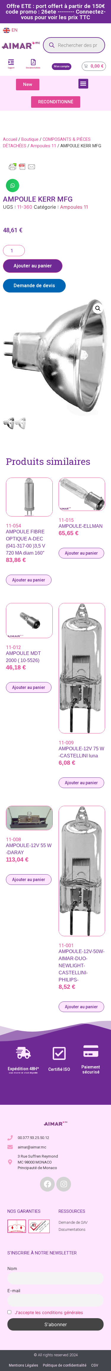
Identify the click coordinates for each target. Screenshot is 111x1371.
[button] (83, 84)
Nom (12, 1268)
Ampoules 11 (43, 145)
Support (11, 68)
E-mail (13, 1290)
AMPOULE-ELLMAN (81, 526)
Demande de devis (34, 285)
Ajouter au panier (33, 266)
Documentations (33, 68)
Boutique (29, 139)
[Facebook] (47, 1184)
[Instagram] (63, 1184)
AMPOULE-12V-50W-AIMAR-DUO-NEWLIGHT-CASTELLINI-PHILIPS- (81, 965)
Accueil (10, 139)
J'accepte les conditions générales (49, 1312)
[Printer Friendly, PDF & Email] (22, 169)
